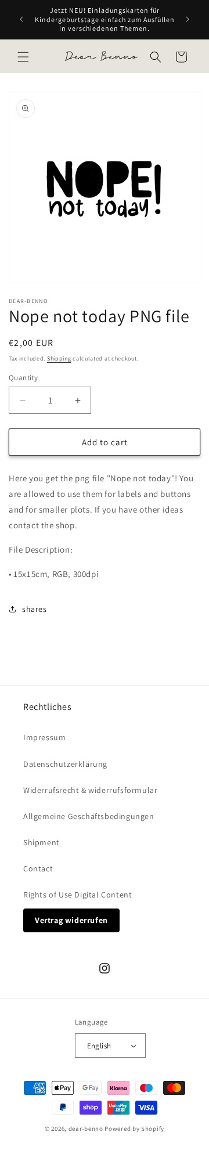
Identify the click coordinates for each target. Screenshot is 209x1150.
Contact (38, 868)
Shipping (59, 358)
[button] (23, 57)
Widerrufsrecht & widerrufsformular (90, 790)
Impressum (44, 737)
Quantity (23, 378)
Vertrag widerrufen (71, 920)
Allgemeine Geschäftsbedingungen (88, 816)
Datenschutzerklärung (65, 764)
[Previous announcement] (21, 19)
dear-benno (86, 1128)
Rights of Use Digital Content (77, 894)
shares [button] (34, 609)
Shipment (41, 842)
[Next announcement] (187, 19)
